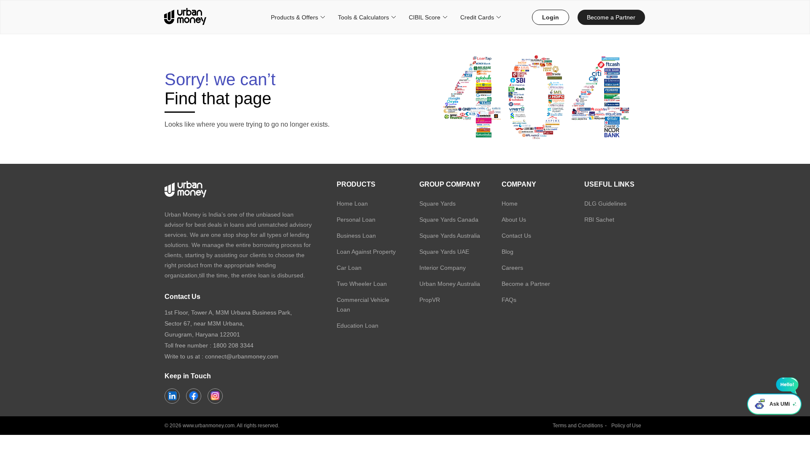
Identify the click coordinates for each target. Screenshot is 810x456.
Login (550, 17)
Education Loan (357, 325)
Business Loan (356, 235)
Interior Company (442, 267)
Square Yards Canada (448, 219)
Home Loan (352, 203)
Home (510, 203)
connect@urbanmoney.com (241, 356)
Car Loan (349, 267)
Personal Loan (356, 219)
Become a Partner (611, 17)
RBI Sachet (599, 219)
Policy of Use (626, 426)
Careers (512, 267)
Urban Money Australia (449, 283)
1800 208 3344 (233, 345)
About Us (514, 219)
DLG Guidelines (605, 203)
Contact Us (516, 235)
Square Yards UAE (444, 251)
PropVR (429, 299)
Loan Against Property (366, 251)
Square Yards (437, 203)
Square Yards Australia (449, 235)
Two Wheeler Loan (362, 283)
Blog (507, 251)
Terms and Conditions (578, 426)
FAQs (509, 299)
